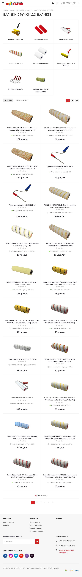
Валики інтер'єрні (16, 63)
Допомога (33, 518)
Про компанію (8, 522)
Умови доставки (35, 525)
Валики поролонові (41, 63)
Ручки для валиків (15, 89)
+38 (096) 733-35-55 (67, 541)
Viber (27, 556)
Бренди (59, 518)
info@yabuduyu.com (67, 546)
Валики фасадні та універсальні (40, 90)
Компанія (7, 518)
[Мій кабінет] (58, 3)
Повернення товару (36, 531)
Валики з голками (66, 39)
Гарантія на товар (35, 528)
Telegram (16, 556)
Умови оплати (34, 522)
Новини (6, 525)
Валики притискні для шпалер (66, 64)
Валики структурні (15, 39)
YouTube (21, 556)
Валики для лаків (41, 39)
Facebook (5, 556)
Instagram (11, 556)
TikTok (32, 556)
